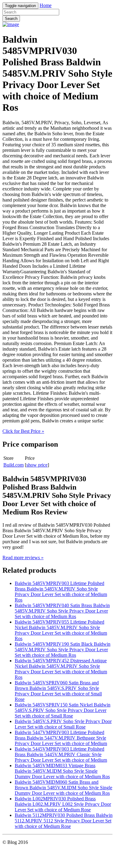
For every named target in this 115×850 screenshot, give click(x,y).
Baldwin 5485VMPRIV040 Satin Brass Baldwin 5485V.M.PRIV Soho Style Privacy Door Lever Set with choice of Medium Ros (62, 611)
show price (37, 464)
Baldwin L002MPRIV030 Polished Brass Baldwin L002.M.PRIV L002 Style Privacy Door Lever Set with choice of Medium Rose (63, 804)
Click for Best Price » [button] (23, 431)
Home (46, 5)
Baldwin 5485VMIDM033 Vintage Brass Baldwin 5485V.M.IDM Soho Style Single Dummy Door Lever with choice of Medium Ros (62, 771)
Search (11, 18)
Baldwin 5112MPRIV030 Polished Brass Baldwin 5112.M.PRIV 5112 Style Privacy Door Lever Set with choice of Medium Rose (64, 821)
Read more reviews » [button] (23, 557)
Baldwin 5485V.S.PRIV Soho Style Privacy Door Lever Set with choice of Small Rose (63, 724)
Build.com (13, 464)
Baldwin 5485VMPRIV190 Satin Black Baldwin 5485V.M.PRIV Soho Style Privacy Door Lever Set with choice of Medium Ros (62, 649)
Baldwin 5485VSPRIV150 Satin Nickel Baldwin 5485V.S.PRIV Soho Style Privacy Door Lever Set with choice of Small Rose (62, 710)
